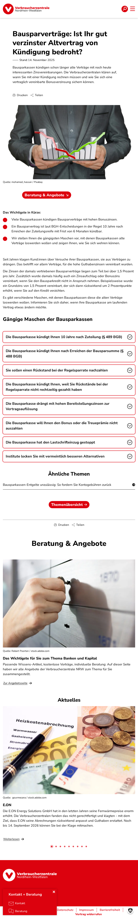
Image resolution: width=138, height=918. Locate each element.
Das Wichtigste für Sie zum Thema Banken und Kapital (50, 658)
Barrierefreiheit (110, 910)
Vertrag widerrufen (88, 914)
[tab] (51, 846)
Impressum (86, 910)
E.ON (7, 805)
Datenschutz (65, 910)
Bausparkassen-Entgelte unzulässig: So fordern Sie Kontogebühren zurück (57, 485)
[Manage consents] (130, 910)
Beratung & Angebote (44, 195)
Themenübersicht (67, 504)
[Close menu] (53, 891)
